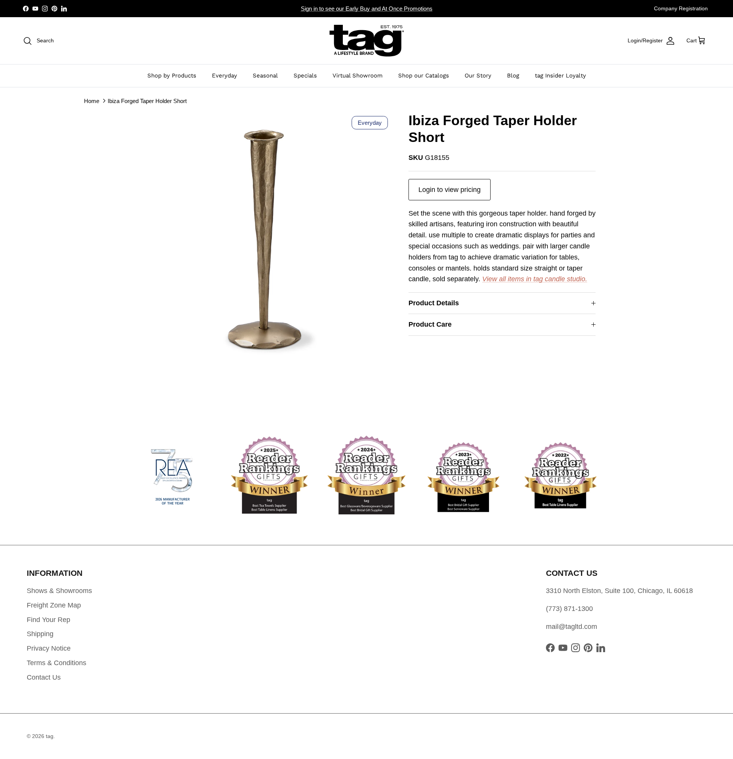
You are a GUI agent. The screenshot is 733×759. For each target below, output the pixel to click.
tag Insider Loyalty (560, 75)
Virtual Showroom (358, 75)
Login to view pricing (449, 189)
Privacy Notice (49, 648)
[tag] (366, 40)
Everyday (224, 75)
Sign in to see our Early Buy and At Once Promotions (367, 8)
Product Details (433, 303)
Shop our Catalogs (423, 75)
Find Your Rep (48, 620)
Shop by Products (171, 75)
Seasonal (265, 75)
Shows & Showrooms (59, 591)
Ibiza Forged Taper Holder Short (147, 100)
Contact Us (44, 677)
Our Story (478, 75)
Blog (513, 75)
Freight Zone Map (54, 605)
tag (49, 736)
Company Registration (681, 8)
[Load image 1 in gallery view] (264, 239)
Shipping (40, 634)
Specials (305, 75)
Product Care (430, 324)
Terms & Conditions (56, 663)
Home (91, 100)
